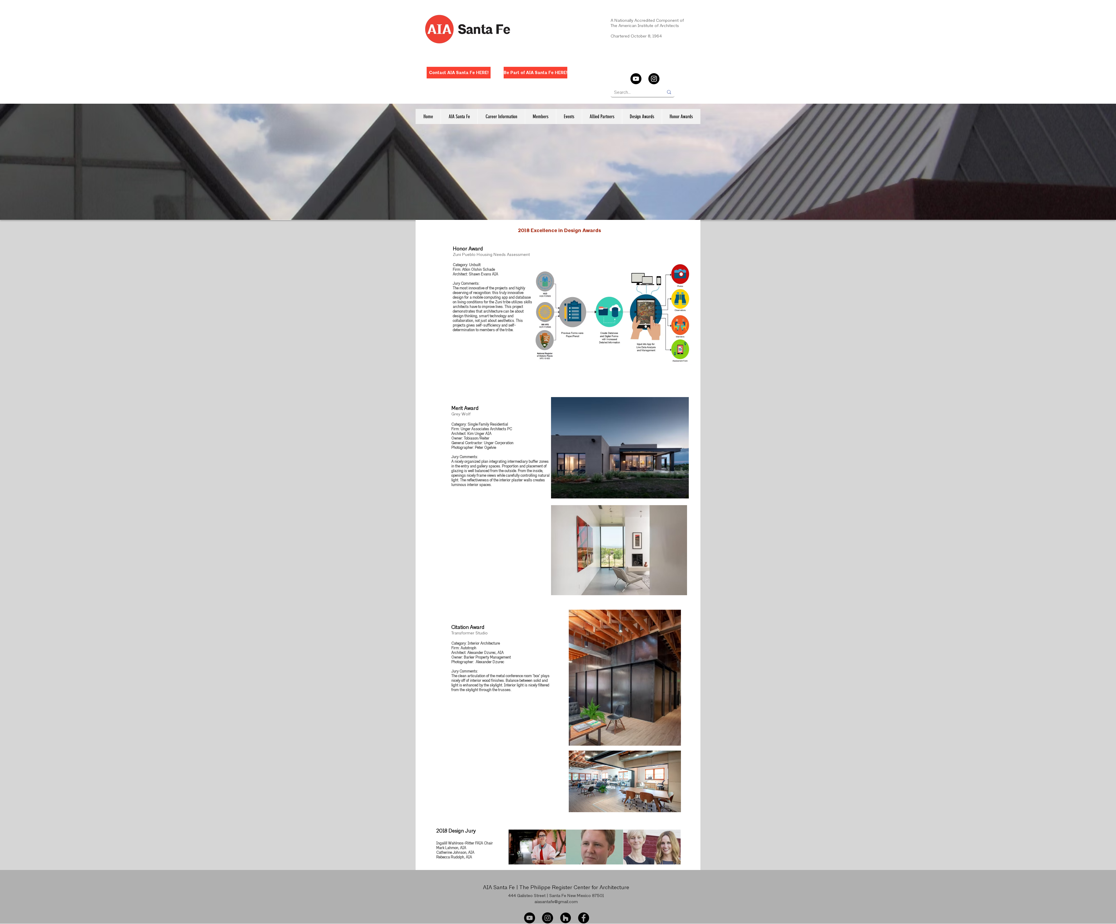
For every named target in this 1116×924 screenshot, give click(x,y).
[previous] (519, 850)
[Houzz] (565, 917)
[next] (670, 850)
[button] (459, 116)
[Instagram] (653, 78)
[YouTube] (635, 78)
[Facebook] (583, 917)
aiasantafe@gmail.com (556, 902)
